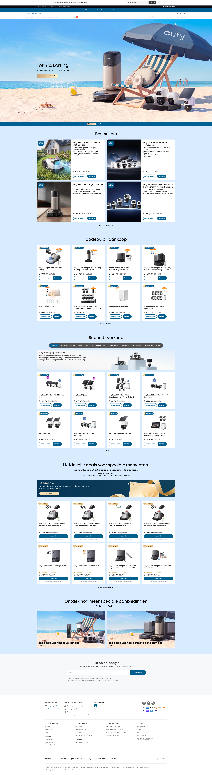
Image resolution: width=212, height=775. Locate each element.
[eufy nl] (28, 13)
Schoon (47, 726)
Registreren (138, 672)
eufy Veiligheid (141, 735)
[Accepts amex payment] (148, 708)
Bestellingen (49, 739)
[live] (176, 13)
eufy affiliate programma (83, 735)
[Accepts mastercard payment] (164, 708)
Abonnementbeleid (70, 769)
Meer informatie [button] (47, 76)
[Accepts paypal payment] (144, 711)
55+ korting (78, 732)
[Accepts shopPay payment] (148, 711)
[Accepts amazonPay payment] (144, 708)
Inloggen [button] (49, 493)
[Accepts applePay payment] (152, 708)
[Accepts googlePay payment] (160, 708)
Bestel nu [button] (57, 278)
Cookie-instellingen (128, 767)
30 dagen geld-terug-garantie (77, 709)
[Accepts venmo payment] (152, 711)
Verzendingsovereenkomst (88, 767)
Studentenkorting (81, 729)
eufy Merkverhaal (142, 726)
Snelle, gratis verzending (75, 706)
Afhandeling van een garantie (116, 732)
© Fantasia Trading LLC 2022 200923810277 (58, 767)
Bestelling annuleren (113, 735)
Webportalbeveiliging (82, 742)
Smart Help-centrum (113, 726)
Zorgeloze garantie (73, 712)
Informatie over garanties (114, 729)
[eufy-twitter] (153, 703)
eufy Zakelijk (79, 726)
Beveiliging (48, 729)
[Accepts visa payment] (156, 711)
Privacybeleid (107, 678)
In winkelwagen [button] (45, 278)
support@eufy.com (54, 706)
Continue (152, 2)
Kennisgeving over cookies (54, 769)
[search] (172, 13)
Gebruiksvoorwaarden (97, 678)
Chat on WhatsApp (54, 709)
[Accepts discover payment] (156, 708)
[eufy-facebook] (148, 703)
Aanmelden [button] (54, 536)
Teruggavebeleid (104, 767)
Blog (138, 732)
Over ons (75, 767)
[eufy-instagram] (144, 703)
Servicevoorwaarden (143, 767)
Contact (139, 729)
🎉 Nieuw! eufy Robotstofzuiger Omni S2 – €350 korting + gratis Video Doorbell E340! (106, 9)
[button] (158, 3)
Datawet (81, 769)
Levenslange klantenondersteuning (78, 715)
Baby (46, 732)
